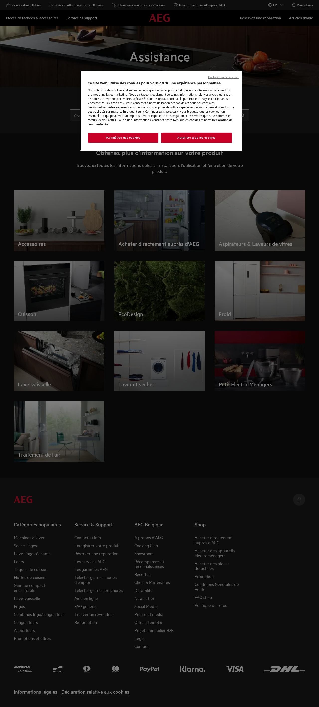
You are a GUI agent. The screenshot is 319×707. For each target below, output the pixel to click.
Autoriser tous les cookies (196, 137)
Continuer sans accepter (223, 77)
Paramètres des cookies (123, 137)
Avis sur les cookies (186, 120)
